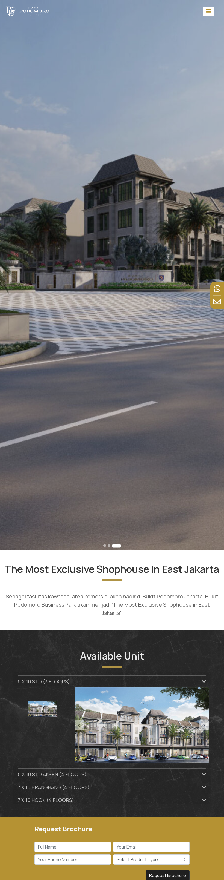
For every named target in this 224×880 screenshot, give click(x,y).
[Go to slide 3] (116, 546)
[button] (85, 725)
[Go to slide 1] (104, 545)
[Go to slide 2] (109, 545)
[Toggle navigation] (209, 11)
